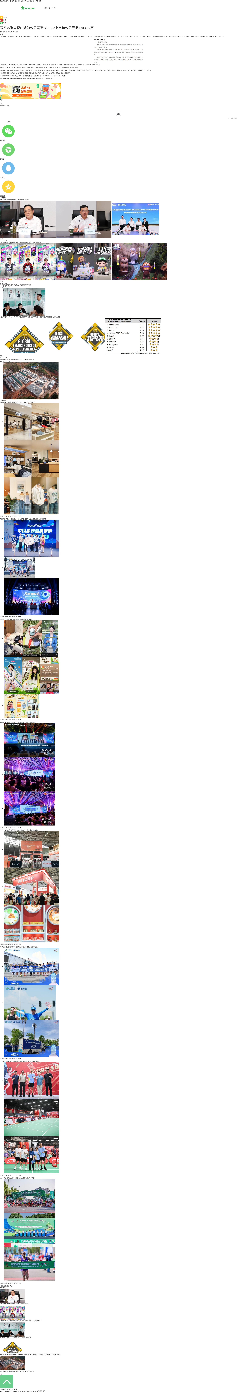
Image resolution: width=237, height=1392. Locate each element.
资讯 (4, 1)
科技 (40, 1)
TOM (1, 287)
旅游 (16, 1)
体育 (10, 1)
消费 (34, 1)
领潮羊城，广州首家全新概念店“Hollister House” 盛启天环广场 (18, 402)
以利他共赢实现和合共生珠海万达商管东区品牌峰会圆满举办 (17, 722)
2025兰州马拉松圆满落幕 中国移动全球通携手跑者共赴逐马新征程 (19, 947)
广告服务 (8, 1389)
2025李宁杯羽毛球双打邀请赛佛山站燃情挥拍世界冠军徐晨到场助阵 (19, 1061)
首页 (1, 1)
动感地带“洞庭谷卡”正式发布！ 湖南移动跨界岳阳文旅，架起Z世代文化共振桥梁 (23, 519)
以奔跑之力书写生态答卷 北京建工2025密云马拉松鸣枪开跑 (17, 1178)
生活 (19, 1)
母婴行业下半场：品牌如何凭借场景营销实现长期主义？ (16, 619)
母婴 (22, 1)
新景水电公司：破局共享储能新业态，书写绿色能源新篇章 (17, 359)
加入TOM (14, 1389)
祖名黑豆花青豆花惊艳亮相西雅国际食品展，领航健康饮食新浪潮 (19, 830)
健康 (31, 1)
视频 (25, 1)
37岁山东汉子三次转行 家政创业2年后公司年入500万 (15, 285)
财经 (28, 1)
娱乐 (7, 1)
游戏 (13, 1)
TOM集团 (3, 1389)
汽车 (37, 1)
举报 (1, 103)
